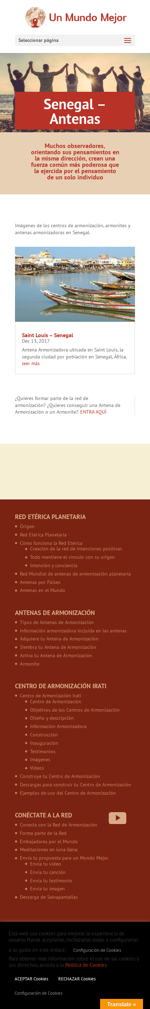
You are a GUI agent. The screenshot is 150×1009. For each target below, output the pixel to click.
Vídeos (37, 768)
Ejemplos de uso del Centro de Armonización (68, 793)
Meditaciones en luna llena (48, 849)
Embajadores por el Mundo (49, 841)
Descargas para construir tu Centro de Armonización (75, 784)
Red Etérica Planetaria (43, 535)
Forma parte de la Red (43, 833)
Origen (27, 526)
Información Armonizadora (58, 726)
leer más (31, 363)
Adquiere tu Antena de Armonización (59, 639)
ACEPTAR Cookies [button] (31, 979)
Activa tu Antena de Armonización (56, 655)
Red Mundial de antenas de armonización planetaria (75, 574)
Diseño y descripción (52, 718)
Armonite (29, 664)
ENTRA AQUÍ (93, 412)
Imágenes (40, 759)
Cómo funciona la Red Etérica (51, 543)
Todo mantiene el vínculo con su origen (72, 557)
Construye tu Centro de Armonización (60, 776)
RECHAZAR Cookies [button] (77, 979)
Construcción (44, 735)
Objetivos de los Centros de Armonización (75, 710)
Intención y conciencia (53, 565)
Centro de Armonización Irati (50, 695)
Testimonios (42, 751)
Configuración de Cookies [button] (97, 950)
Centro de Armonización (55, 701)
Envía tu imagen (47, 888)
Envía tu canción (48, 872)
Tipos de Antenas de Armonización (57, 622)
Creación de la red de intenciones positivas (76, 549)
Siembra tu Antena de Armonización (58, 647)
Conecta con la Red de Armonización (58, 825)
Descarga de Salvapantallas (49, 897)
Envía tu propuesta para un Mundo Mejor (64, 858)
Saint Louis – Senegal (47, 335)
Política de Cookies (86, 965)
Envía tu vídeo (45, 864)
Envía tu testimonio (51, 880)
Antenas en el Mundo (42, 590)
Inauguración (44, 743)
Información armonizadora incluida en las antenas (73, 631)
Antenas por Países (40, 582)
